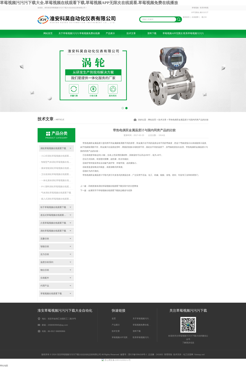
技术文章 (131, 33)
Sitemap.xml (199, 354)
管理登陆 (168, 354)
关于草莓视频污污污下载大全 (69, 35)
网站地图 (4, 366)
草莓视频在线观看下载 (51, 293)
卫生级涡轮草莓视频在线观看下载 (57, 174)
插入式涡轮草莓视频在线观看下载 (57, 199)
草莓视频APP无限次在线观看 (195, 12)
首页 (114, 319)
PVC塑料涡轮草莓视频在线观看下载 (57, 186)
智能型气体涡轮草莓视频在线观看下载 (57, 162)
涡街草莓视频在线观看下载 (53, 231)
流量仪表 (44, 238)
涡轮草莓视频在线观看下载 (53, 148)
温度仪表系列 (46, 262)
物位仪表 (44, 270)
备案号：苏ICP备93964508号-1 (133, 354)
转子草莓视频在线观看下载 (53, 207)
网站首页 (48, 33)
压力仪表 (44, 254)
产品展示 (110, 33)
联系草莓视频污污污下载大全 (204, 12)
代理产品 (44, 286)
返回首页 (186, 17)
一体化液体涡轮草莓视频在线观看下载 (57, 180)
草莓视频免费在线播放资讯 (89, 35)
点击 (70, 148)
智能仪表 (44, 246)
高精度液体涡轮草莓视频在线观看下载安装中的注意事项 (113, 186)
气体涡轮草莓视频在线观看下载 (56, 193)
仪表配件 (44, 278)
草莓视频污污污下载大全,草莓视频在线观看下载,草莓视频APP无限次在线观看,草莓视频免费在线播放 (89, 2)
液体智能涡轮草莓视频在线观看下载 (57, 168)
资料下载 (151, 33)
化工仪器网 (188, 354)
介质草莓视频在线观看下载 (53, 223)
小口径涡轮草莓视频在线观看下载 (57, 156)
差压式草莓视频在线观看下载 (54, 215)
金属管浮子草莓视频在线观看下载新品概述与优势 (110, 190)
